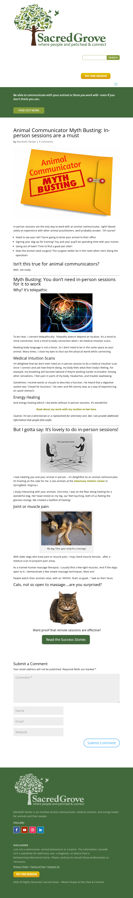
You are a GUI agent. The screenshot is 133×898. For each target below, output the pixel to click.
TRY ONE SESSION (96, 76)
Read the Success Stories (66, 639)
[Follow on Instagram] (32, 830)
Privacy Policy (21, 866)
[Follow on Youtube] (24, 830)
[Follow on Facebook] (16, 830)
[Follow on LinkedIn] (40, 830)
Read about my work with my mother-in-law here (66, 409)
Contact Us (53, 866)
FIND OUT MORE (29, 110)
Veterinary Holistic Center (89, 481)
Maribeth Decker (26, 141)
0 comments (46, 141)
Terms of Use (37, 866)
